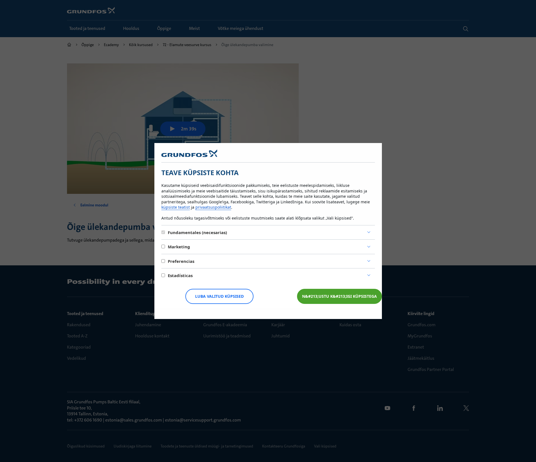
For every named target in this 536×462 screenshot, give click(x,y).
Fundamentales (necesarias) (197, 232)
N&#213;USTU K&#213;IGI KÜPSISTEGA (339, 296)
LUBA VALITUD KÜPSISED (219, 296)
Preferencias (181, 261)
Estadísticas (180, 275)
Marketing (179, 246)
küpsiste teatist (175, 207)
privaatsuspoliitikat (213, 207)
